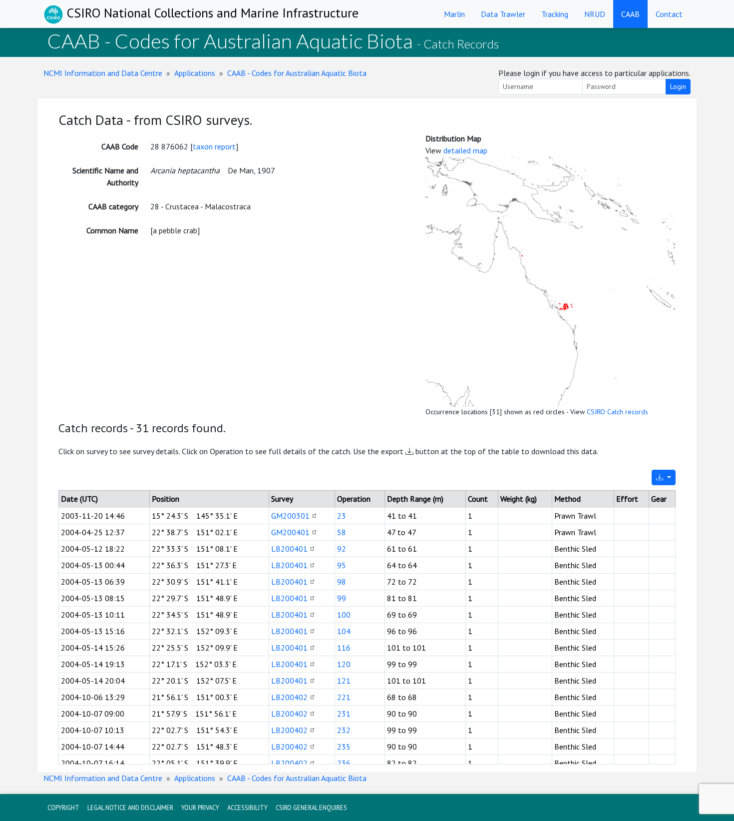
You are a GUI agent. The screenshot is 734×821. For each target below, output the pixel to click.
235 (344, 747)
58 (341, 532)
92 (341, 549)
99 (341, 598)
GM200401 (290, 532)
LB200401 (289, 549)
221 (344, 697)
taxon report (214, 146)
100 (344, 615)
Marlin (454, 14)
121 (344, 681)
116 (344, 648)
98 (341, 582)
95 (341, 565)
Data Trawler (503, 14)
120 (344, 664)
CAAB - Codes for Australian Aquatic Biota (297, 73)
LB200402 (289, 697)
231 (344, 714)
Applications (194, 73)
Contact (669, 14)
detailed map (465, 150)
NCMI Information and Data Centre (102, 73)
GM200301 (290, 516)
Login (678, 86)
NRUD (594, 14)
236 (344, 763)
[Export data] (664, 477)
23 (341, 516)
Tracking (554, 14)
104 (344, 631)
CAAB (630, 14)
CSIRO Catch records (617, 411)
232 (344, 730)
